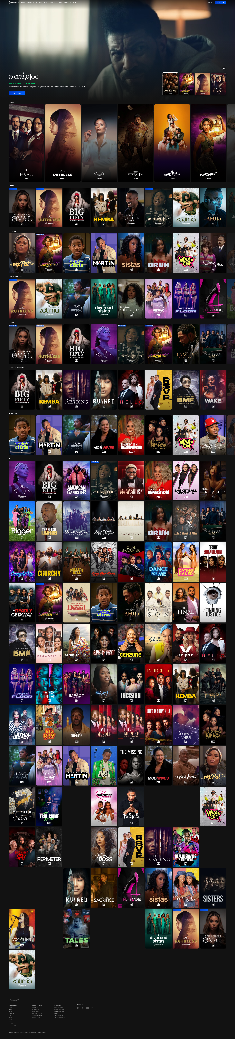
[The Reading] (158, 847)
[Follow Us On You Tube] (87, 1008)
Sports (10, 1017)
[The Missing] (131, 766)
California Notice (36, 1017)
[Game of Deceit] (104, 643)
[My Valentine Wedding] (104, 806)
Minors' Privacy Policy (37, 1015)
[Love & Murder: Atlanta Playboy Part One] (104, 725)
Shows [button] (30, 2)
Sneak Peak (12, 1023)
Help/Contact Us (58, 1007)
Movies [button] (38, 2)
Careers (56, 1013)
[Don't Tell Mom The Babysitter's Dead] (76, 602)
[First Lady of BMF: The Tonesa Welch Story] (22, 643)
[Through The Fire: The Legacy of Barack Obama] (104, 929)
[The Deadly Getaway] (22, 602)
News (74, 2)
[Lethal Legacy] (22, 725)
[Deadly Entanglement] (213, 562)
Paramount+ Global (13, 1025)
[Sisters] (213, 888)
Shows (10, 1009)
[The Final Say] (186, 602)
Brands (10, 1019)
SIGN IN (209, 2)
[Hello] (213, 643)
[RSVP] (131, 847)
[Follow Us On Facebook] (78, 1008)
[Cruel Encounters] (131, 562)
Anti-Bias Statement (59, 1017)
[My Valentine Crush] (76, 806)
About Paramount (58, 1015)
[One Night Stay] (22, 847)
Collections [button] (49, 2)
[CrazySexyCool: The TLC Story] (104, 562)
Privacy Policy (35, 1011)
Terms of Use (35, 1007)
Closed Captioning (59, 1009)
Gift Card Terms (35, 1009)
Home (23, 2)
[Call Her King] (186, 521)
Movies (10, 1011)
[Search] (79, 2)
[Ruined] (76, 888)
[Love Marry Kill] (158, 725)
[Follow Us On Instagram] (92, 1008)
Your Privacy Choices (37, 1013)
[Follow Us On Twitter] (83, 1008)
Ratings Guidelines (59, 1011)
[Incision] (131, 684)
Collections (11, 1013)
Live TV (59, 2)
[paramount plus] (14, 2)
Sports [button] (67, 2)
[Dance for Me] (158, 562)
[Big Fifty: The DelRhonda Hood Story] (49, 480)
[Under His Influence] (49, 969)
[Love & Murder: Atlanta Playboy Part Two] (131, 725)
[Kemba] (186, 684)
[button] (26, 143)
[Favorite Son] (158, 602)
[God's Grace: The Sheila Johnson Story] (158, 643)
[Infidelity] (158, 684)
